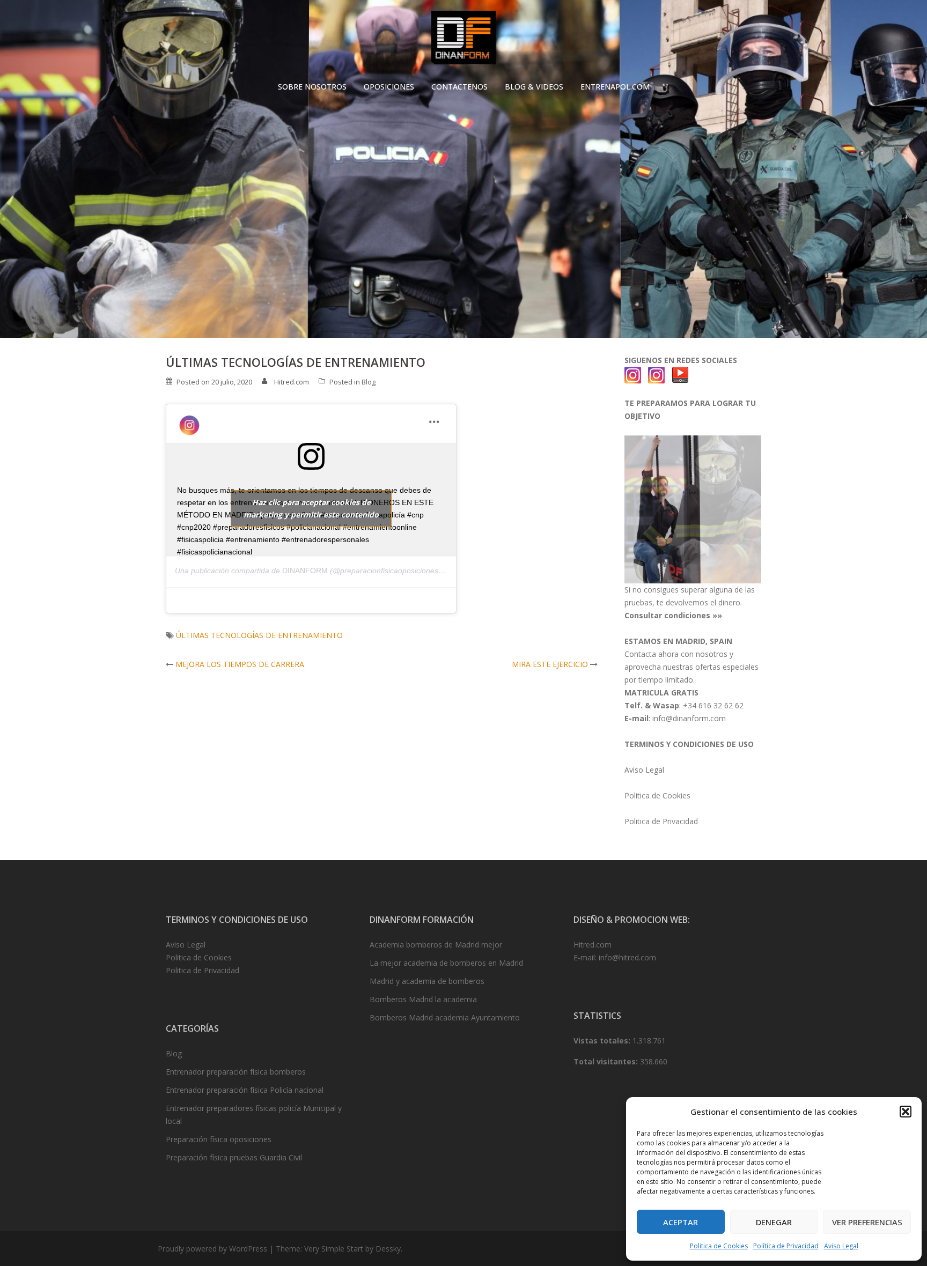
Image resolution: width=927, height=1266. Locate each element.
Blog (369, 382)
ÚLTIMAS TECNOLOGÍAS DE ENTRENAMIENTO (259, 635)
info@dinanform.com (689, 718)
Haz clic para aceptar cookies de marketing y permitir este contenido (311, 508)
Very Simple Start (333, 1248)
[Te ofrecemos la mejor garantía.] (692, 509)
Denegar (774, 1222)
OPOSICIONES (389, 87)
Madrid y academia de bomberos (427, 981)
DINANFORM (305, 570)
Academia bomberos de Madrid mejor (436, 944)
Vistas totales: (602, 1040)
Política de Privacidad (786, 1245)
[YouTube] (680, 374)
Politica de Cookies (719, 1245)
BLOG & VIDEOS (534, 87)
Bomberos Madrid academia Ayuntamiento (445, 1017)
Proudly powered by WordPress (212, 1248)
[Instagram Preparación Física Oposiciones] (633, 374)
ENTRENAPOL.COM (615, 87)
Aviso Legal (841, 1245)
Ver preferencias (867, 1222)
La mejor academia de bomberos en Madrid (446, 963)
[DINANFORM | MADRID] (463, 40)
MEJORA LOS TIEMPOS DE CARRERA (239, 664)
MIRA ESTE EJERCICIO (550, 664)
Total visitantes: (606, 1061)
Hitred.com (291, 382)
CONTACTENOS (459, 87)
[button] (905, 1111)
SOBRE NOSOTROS (312, 87)
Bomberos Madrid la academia (423, 999)
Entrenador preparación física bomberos (236, 1072)
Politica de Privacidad (661, 821)
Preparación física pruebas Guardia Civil (234, 1157)
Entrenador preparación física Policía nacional (244, 1090)
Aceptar (680, 1222)
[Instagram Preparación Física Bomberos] (656, 374)
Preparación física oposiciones (218, 1139)
